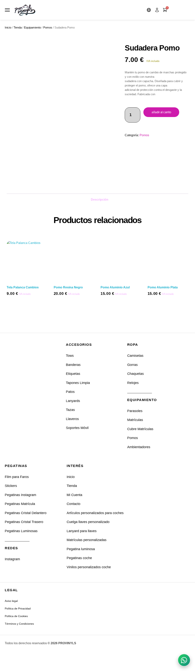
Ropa (132, 345)
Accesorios (79, 345)
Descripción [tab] (99, 199)
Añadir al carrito (161, 112)
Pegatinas (16, 466)
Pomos (47, 27)
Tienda (18, 27)
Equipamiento (32, 27)
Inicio (8, 27)
